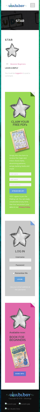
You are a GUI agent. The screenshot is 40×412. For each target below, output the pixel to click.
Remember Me (21, 273)
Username (20, 257)
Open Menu (32, 5)
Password (20, 265)
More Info (19, 373)
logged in (19, 73)
